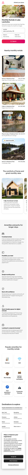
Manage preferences (13, 465)
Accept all (13, 456)
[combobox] (13, 31)
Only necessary (13, 461)
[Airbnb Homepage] (3, 2)
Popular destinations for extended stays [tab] (12, 407)
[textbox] (7, 37)
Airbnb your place (19, 2)
